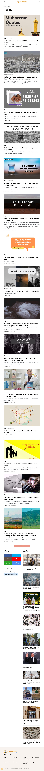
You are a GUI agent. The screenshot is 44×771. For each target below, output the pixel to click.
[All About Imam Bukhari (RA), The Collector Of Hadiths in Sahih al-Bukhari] (22, 344)
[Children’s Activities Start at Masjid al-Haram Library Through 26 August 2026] (31, 712)
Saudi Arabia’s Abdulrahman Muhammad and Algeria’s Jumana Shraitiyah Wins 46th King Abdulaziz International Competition (31, 608)
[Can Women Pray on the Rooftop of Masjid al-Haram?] (31, 579)
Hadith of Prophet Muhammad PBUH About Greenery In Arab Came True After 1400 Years (20, 534)
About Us (6, 757)
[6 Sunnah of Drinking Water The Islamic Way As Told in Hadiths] (22, 168)
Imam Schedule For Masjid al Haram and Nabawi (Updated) (31, 701)
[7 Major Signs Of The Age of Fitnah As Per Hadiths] (22, 276)
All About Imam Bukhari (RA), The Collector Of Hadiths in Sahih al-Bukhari (20, 359)
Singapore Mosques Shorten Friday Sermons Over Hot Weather (31, 647)
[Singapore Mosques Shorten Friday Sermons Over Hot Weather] (31, 639)
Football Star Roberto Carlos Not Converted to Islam (30, 666)
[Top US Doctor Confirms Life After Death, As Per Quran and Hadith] (22, 379)
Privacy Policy (35, 757)
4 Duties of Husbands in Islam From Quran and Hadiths (20, 464)
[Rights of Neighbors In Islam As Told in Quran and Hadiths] (22, 98)
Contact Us (15, 757)
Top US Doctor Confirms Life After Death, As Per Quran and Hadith (21, 395)
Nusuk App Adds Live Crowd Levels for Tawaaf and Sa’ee (31, 628)
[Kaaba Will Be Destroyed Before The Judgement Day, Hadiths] (22, 133)
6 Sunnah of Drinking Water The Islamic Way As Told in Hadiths (21, 184)
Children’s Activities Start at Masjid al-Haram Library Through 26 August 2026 (31, 721)
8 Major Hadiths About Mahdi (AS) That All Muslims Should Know (21, 219)
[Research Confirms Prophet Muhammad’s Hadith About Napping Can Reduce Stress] (22, 308)
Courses (5, 74)
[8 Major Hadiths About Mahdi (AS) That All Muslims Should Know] (22, 204)
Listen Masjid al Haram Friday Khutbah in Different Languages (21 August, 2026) (31, 742)
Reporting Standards (25, 762)
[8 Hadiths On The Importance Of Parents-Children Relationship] (22, 483)
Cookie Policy (7, 762)
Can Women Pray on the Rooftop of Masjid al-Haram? (31, 587)
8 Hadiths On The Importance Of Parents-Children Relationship (21, 498)
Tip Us (33, 762)
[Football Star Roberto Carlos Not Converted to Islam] (31, 658)
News (5, 392)
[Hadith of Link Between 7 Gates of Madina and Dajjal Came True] (22, 415)
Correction (15, 762)
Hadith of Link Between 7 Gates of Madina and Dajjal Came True (20, 431)
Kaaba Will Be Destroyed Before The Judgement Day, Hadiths (21, 148)
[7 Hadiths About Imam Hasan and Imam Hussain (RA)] (22, 243)
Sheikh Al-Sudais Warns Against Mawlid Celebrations (30, 568)
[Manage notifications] (2, 769)
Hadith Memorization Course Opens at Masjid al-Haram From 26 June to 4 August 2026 (21, 77)
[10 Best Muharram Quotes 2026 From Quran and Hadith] (22, 25)
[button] (4, 1)
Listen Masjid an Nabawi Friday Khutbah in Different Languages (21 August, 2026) (31, 682)
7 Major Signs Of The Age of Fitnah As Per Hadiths (21, 291)
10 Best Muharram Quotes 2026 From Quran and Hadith (21, 41)
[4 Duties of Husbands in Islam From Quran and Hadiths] (22, 449)
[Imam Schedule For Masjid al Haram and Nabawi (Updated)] (31, 693)
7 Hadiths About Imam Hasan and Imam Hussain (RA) (21, 258)
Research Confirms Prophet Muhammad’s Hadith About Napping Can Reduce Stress (21, 324)
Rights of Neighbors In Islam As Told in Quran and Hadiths (21, 113)
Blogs (5, 38)
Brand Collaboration (26, 758)
